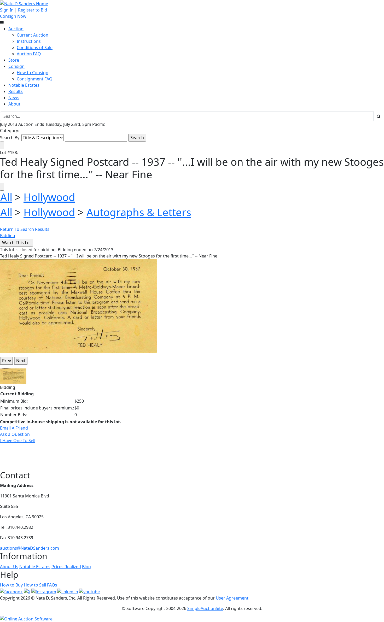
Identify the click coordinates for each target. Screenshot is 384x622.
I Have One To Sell (17, 440)
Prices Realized (66, 567)
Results (15, 91)
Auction (16, 29)
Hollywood (49, 197)
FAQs (52, 585)
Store (13, 60)
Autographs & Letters (138, 212)
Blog (86, 567)
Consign (16, 66)
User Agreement (232, 598)
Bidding (7, 235)
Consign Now (13, 16)
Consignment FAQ (35, 79)
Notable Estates (23, 85)
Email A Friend (14, 428)
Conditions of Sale (35, 47)
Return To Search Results (24, 229)
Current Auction (32, 35)
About (14, 104)
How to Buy (11, 585)
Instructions (29, 41)
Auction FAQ (29, 54)
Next (20, 360)
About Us (9, 567)
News (13, 98)
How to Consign (32, 72)
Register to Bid (32, 10)
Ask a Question (15, 434)
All (6, 197)
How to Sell (35, 585)
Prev (6, 360)
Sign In (7, 10)
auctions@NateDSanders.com (29, 548)
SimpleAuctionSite (205, 608)
